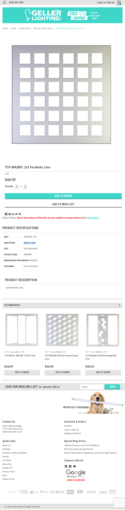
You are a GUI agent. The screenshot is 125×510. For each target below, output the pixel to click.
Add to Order (22, 372)
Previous (115, 305)
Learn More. (93, 217)
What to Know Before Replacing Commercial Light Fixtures (90, 453)
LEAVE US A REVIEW (76, 480)
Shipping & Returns (72, 433)
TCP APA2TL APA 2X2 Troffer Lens (19, 356)
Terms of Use (8, 479)
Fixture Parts (24, 28)
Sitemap (36, 507)
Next (120, 305)
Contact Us (7, 468)
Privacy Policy (8, 472)
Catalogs (6, 449)
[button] (93, 402)
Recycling (6, 464)
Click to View (30, 242)
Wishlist (68, 426)
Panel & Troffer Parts (43, 28)
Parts (13, 28)
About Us (6, 445)
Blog (4, 475)
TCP (5, 352)
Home (5, 28)
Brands (5, 457)
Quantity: (9, 186)
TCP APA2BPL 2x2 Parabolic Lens (69, 28)
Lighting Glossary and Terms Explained (81, 445)
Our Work (6, 460)
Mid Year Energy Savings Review (78, 449)
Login (100, 2)
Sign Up (110, 2)
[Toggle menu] (4, 4)
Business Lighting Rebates (14, 453)
